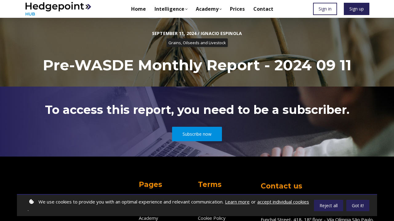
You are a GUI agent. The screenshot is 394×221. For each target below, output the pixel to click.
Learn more (237, 202)
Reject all (329, 205)
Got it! (358, 205)
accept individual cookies (283, 202)
